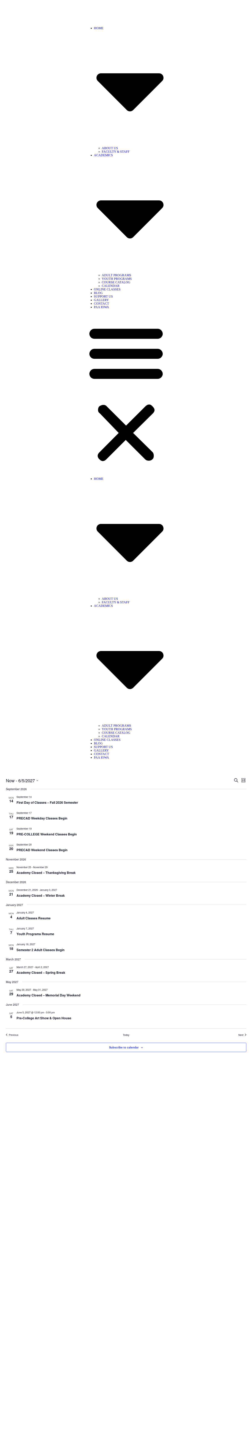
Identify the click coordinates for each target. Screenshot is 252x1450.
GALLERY (101, 300)
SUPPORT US (103, 296)
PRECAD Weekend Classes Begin (42, 850)
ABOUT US (110, 148)
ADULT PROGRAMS (116, 275)
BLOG (98, 293)
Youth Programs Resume (35, 934)
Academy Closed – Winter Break (41, 895)
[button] (126, 393)
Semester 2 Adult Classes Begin (41, 950)
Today (126, 1034)
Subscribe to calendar (124, 1047)
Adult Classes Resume (34, 918)
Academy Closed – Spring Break (41, 972)
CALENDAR (111, 285)
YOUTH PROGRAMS (117, 278)
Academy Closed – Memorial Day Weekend (49, 995)
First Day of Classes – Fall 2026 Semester (47, 802)
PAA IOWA (101, 307)
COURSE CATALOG (116, 282)
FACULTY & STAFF (116, 151)
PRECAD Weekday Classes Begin (42, 818)
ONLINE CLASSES (107, 289)
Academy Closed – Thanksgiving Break (46, 872)
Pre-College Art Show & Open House (44, 1018)
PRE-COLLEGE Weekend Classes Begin (47, 834)
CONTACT (101, 303)
